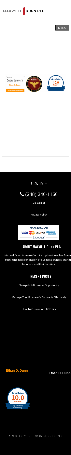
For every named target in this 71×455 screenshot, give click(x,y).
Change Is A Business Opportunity (39, 285)
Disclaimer (39, 202)
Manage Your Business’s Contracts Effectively (39, 297)
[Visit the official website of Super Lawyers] (15, 380)
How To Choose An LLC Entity (39, 309)
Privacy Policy (39, 214)
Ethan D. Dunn (17, 370)
